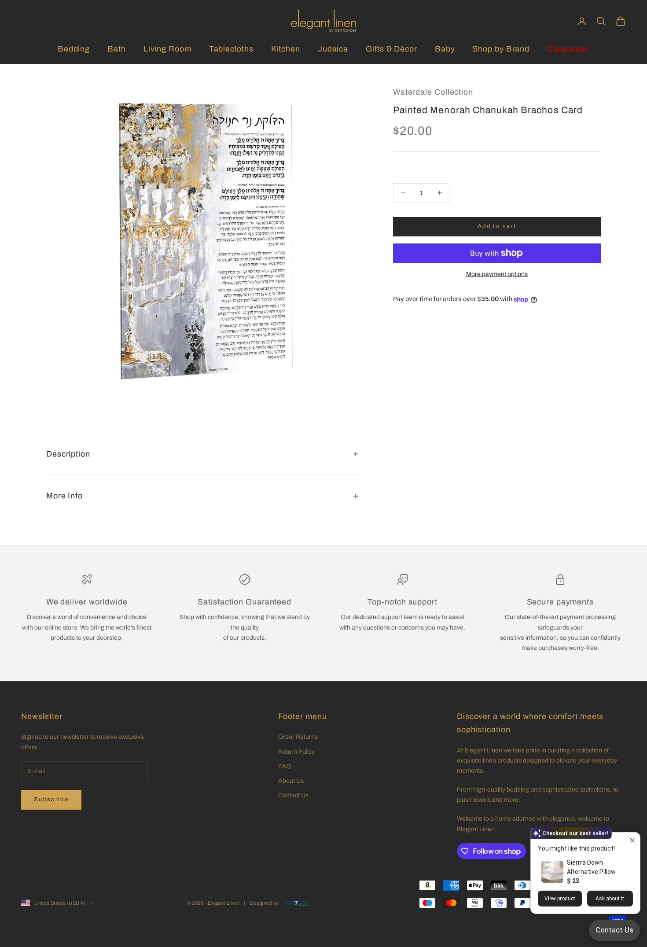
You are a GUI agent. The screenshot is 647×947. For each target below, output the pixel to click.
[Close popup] (632, 840)
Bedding (74, 48)
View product (559, 898)
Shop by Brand (500, 48)
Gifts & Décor (391, 48)
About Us (291, 780)
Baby (445, 48)
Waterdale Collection (433, 92)
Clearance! (568, 48)
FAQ (284, 766)
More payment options (497, 274)
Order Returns (298, 736)
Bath (116, 48)
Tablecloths (231, 48)
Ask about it (610, 898)
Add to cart (497, 226)
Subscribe (51, 799)
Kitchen (285, 48)
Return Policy (296, 751)
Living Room (167, 48)
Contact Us (293, 795)
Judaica (333, 48)
